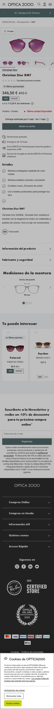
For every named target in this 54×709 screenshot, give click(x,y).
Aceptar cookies (12, 703)
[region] (27, 681)
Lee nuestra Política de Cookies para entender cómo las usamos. (26, 679)
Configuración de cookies (14, 690)
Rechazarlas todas (13, 696)
